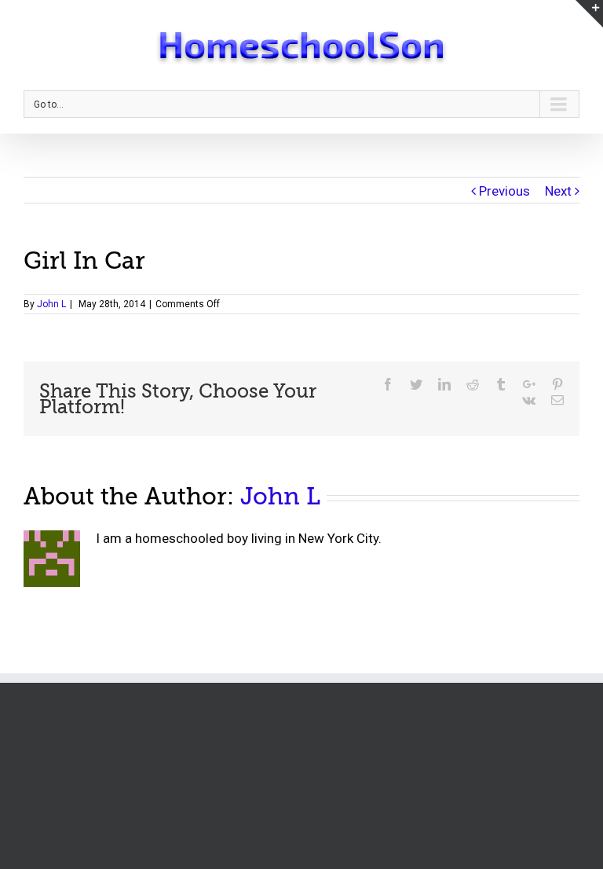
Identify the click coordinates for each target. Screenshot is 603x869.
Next (558, 191)
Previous (504, 191)
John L (51, 304)
